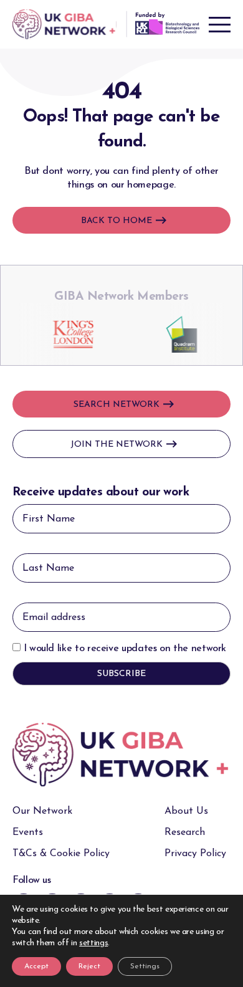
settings (93, 943)
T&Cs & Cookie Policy (61, 854)
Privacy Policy (195, 854)
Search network (117, 404)
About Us (186, 811)
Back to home (116, 221)
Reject (89, 966)
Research (184, 832)
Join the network (116, 444)
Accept (36, 966)
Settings (145, 966)
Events (27, 832)
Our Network (42, 811)
